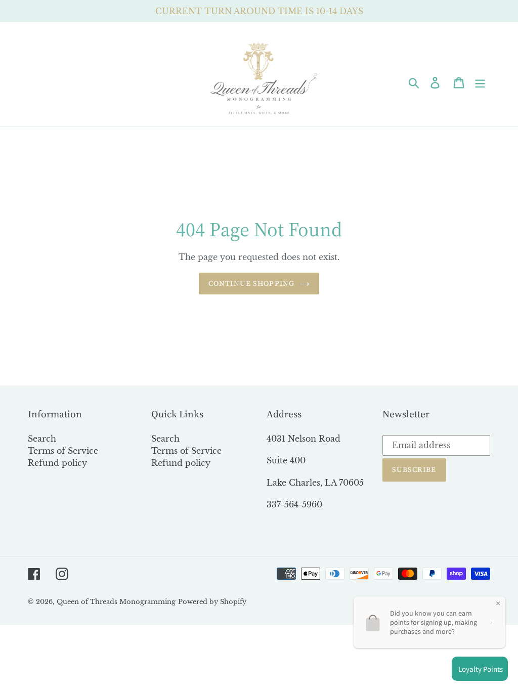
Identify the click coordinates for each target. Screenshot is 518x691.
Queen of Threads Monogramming (116, 601)
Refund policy (57, 463)
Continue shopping (251, 283)
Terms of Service (63, 451)
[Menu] (480, 82)
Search (42, 439)
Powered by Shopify (212, 601)
